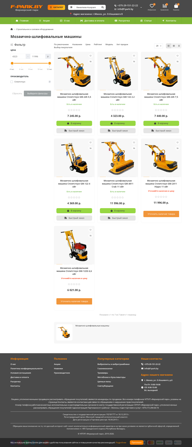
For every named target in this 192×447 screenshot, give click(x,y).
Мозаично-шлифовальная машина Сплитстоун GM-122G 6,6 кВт (74, 271)
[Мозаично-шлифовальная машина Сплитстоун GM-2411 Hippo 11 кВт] (161, 158)
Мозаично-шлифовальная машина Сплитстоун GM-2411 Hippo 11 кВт (161, 183)
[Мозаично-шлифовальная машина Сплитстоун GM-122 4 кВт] (74, 158)
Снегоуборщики (105, 386)
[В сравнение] (90, 61)
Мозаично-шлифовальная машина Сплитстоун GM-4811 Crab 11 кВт (117, 183)
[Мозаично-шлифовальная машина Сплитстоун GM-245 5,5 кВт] (74, 71)
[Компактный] (179, 45)
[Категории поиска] (71, 7)
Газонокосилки (105, 368)
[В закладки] (90, 55)
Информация (19, 358)
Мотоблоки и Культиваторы (112, 377)
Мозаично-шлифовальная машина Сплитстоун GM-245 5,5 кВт (74, 96)
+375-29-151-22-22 (127, 5)
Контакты (171, 20)
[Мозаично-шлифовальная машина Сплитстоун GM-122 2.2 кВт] (118, 71)
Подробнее (121, 442)
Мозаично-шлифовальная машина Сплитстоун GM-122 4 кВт (74, 183)
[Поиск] (103, 7)
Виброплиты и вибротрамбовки (114, 364)
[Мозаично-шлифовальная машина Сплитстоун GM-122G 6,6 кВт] (74, 245)
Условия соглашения (20, 372)
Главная (24, 20)
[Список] (174, 45)
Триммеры (103, 372)
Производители (62, 372)
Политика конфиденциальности (26, 368)
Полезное (60, 358)
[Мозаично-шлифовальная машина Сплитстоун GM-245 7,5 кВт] (161, 71)
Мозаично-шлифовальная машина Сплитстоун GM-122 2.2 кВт (118, 96)
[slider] (12, 63)
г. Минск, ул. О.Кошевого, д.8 (158, 380)
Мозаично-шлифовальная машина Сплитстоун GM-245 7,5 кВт (161, 96)
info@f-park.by (125, 9)
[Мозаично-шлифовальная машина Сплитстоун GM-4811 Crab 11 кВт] (118, 158)
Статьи (148, 20)
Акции (46, 20)
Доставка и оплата (94, 20)
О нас (67, 20)
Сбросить (17, 93)
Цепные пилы (104, 381)
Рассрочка (124, 20)
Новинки (58, 368)
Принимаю (137, 442)
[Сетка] (168, 45)
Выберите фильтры (37, 93)
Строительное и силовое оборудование (34, 29)
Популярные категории (113, 358)
